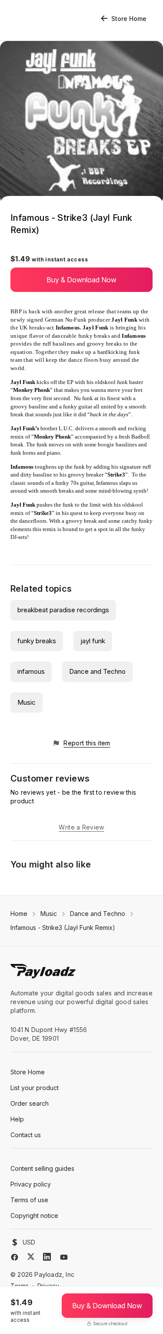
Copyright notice (34, 1215)
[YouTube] (64, 1257)
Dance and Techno (97, 671)
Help (17, 1119)
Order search (29, 1103)
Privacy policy (30, 1184)
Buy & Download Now (81, 279)
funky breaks (36, 641)
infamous (31, 671)
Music (26, 702)
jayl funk (92, 641)
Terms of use (29, 1200)
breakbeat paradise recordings (63, 610)
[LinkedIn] (47, 1257)
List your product (34, 1087)
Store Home (128, 18)
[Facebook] (14, 1257)
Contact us (25, 1135)
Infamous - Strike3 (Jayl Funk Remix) (62, 927)
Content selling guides (42, 1168)
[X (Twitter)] (30, 1256)
